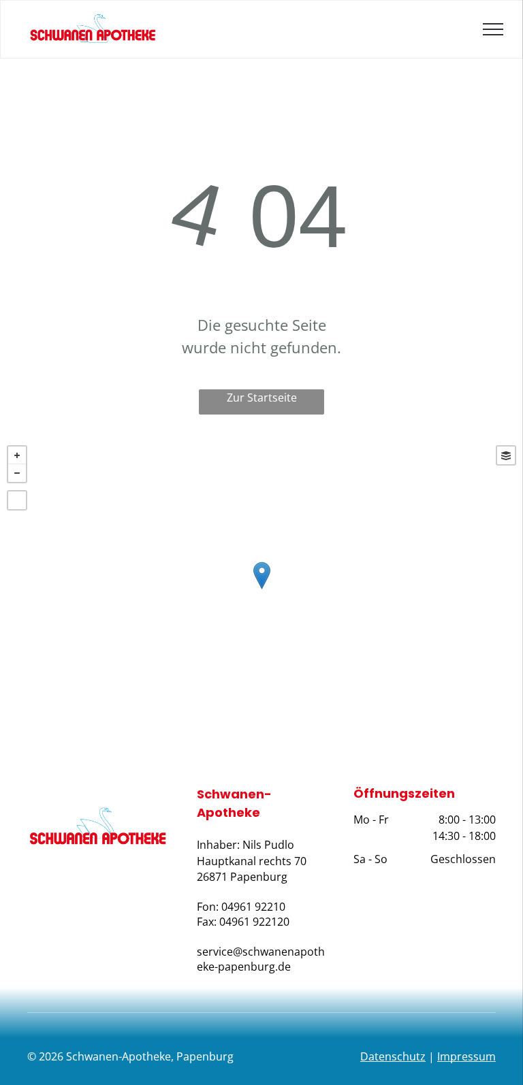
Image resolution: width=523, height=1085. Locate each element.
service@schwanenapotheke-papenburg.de (261, 959)
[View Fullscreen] (17, 500)
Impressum (466, 1056)
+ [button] (17, 455)
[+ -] (261, 589)
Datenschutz (393, 1056)
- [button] (17, 473)
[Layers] (506, 455)
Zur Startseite (262, 397)
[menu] (493, 29)
